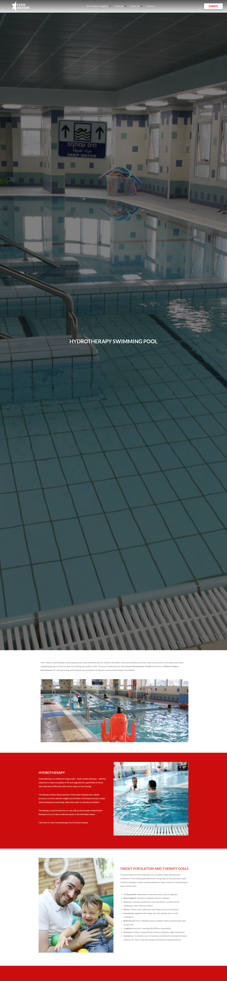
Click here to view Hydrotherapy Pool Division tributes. (63, 822)
